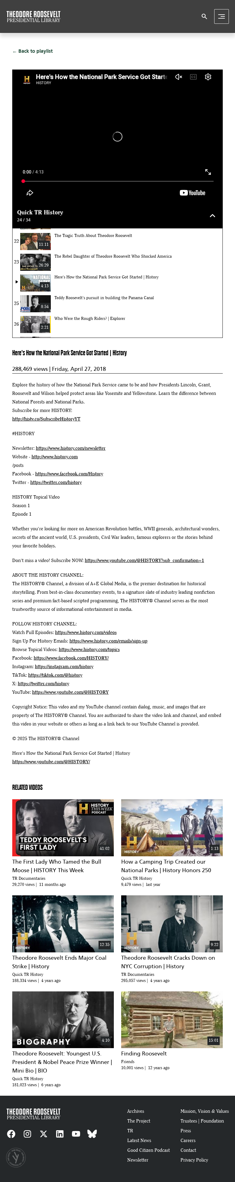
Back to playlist (35, 51)
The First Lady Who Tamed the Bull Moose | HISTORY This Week (56, 866)
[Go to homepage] (33, 16)
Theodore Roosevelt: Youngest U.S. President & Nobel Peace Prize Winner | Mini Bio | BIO (62, 1062)
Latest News (139, 1140)
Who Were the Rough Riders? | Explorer (89, 319)
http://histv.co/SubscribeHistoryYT (46, 419)
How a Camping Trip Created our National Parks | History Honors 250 (166, 866)
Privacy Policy (194, 1160)
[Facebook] (11, 1134)
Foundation (212, 1121)
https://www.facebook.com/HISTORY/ (71, 658)
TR (130, 1131)
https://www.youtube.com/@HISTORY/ (51, 762)
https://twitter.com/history (56, 482)
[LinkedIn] (60, 1134)
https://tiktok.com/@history (55, 675)
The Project (138, 1121)
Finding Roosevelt (144, 1053)
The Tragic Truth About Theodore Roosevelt (93, 236)
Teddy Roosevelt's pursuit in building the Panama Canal (104, 298)
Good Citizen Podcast (148, 1150)
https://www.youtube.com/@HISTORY (70, 692)
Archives (135, 1111)
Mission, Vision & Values (205, 1111)
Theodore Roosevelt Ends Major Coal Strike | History (59, 962)
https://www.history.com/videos (86, 632)
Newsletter (137, 1160)
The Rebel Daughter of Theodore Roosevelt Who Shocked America (113, 257)
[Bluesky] (92, 1134)
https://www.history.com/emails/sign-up (108, 641)
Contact (188, 1150)
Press (186, 1131)
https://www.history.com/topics (89, 649)
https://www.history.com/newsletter (71, 448)
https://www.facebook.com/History (69, 474)
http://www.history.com (55, 457)
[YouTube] (76, 1134)
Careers (188, 1140)
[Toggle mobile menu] (221, 16)
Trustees (189, 1121)
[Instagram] (27, 1134)
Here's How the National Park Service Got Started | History (106, 277)
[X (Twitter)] (44, 1134)
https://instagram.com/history (64, 666)
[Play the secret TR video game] (16, 1157)
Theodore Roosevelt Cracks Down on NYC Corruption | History (168, 962)
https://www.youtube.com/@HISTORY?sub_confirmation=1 (144, 560)
